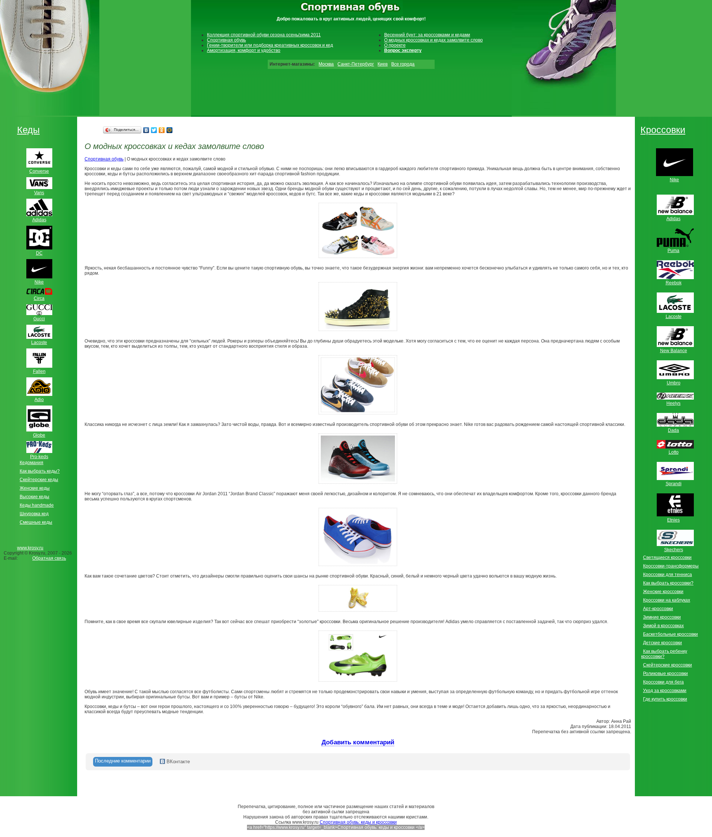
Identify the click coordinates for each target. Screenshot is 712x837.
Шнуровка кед (34, 513)
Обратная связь (49, 558)
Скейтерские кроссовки (667, 665)
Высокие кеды (34, 496)
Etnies (673, 520)
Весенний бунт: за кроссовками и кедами (427, 34)
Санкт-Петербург (355, 64)
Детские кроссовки (662, 642)
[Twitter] (154, 130)
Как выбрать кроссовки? (668, 583)
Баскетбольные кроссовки (670, 634)
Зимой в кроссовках (663, 625)
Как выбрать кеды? (40, 471)
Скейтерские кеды (39, 479)
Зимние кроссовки (662, 617)
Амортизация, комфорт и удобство (243, 50)
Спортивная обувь (226, 40)
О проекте (395, 45)
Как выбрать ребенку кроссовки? (664, 654)
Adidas (673, 218)
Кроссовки (662, 130)
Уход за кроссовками (664, 690)
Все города (403, 64)
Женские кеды (35, 488)
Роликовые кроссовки (665, 673)
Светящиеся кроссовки (667, 557)
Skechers (673, 549)
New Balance (673, 350)
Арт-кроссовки (658, 608)
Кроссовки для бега (663, 682)
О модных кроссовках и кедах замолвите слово (433, 40)
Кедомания (31, 462)
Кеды (28, 130)
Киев (383, 64)
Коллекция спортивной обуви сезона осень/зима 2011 (264, 34)
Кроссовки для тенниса (667, 574)
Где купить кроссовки (665, 699)
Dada (673, 430)
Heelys (673, 403)
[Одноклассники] (162, 130)
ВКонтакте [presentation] (177, 761)
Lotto (674, 452)
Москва (326, 64)
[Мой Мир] (170, 130)
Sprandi (674, 483)
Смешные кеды (36, 522)
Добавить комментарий (358, 742)
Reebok (674, 282)
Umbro (673, 383)
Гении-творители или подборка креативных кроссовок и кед (270, 45)
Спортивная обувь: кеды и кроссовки (358, 822)
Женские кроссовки (663, 591)
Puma (673, 250)
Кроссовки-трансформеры (671, 566)
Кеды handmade (37, 505)
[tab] (122, 762)
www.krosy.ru (30, 547)
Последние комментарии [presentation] (123, 761)
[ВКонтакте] (146, 130)
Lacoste (674, 316)
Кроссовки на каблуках (666, 600)
